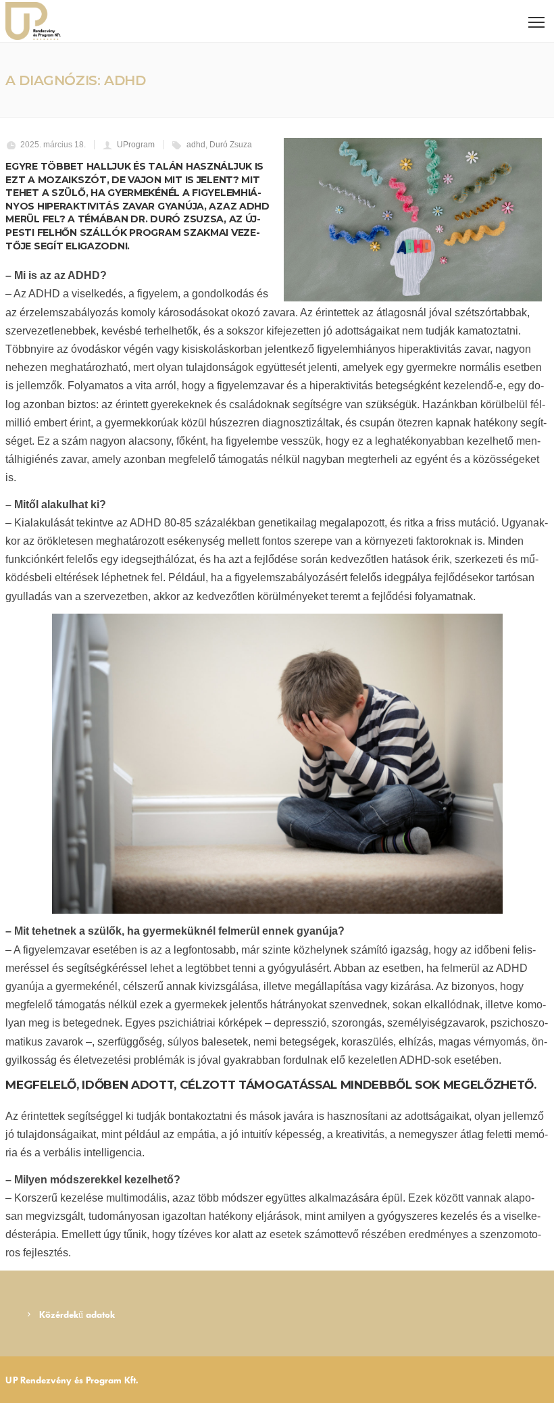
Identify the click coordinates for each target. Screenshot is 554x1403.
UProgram (136, 144)
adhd (195, 144)
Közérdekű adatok (77, 1315)
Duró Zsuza (230, 144)
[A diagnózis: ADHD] (413, 219)
